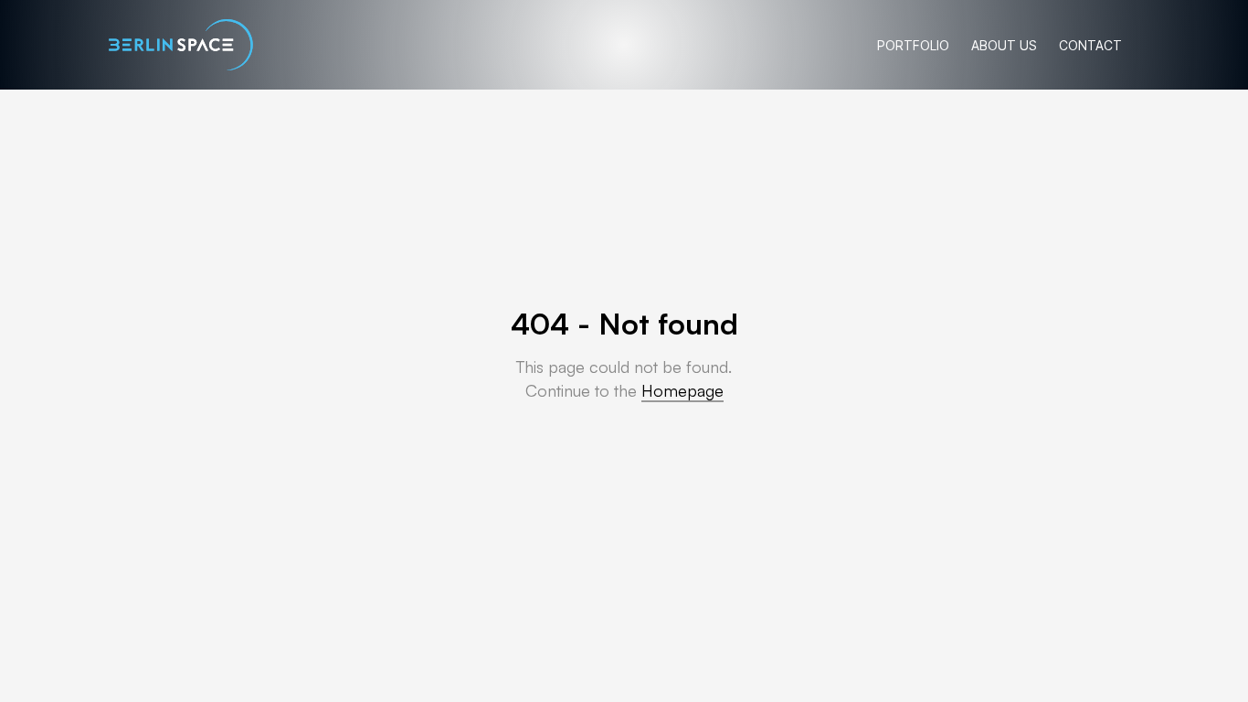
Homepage (682, 390)
